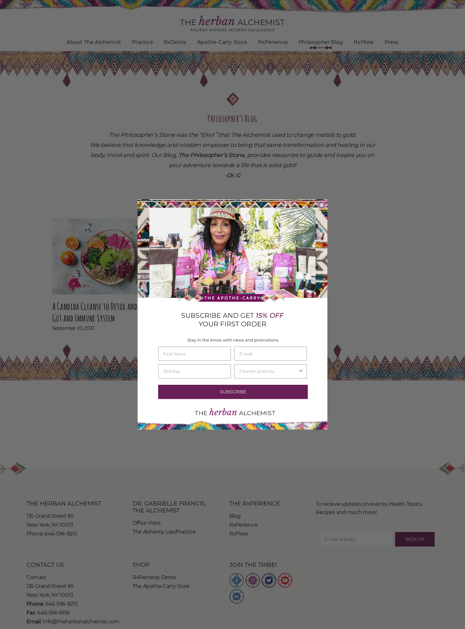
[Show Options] (301, 371)
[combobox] (268, 371)
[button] (232, 392)
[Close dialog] (322, 205)
